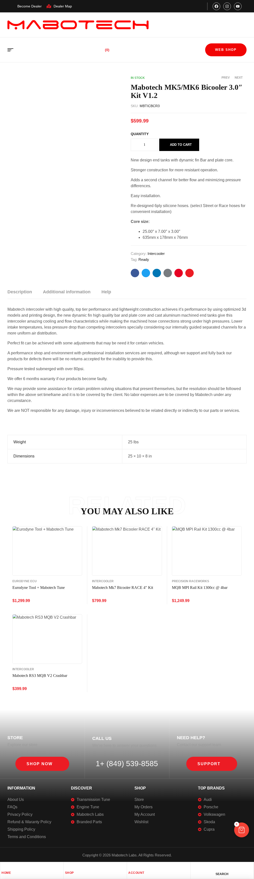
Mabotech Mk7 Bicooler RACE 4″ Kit (122, 587)
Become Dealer (29, 6)
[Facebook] (216, 6)
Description (19, 291)
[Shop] (67, 867)
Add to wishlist (207, 145)
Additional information (67, 291)
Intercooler (156, 253)
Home (6, 873)
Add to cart (181, 145)
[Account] (130, 867)
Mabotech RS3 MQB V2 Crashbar (39, 675)
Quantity (140, 134)
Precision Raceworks (190, 581)
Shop (69, 873)
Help (106, 291)
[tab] (19, 292)
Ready (143, 259)
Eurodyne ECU (24, 581)
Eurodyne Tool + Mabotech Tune (38, 587)
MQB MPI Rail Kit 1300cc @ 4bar (199, 587)
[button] (42, 764)
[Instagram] (227, 6)
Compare (218, 145)
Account (136, 873)
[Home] (3, 867)
